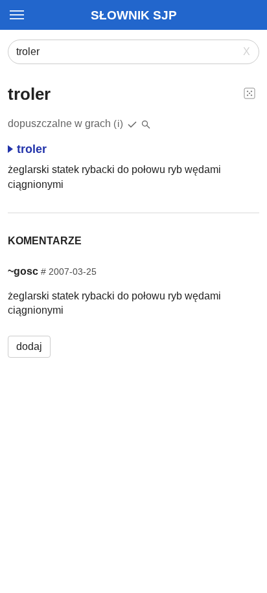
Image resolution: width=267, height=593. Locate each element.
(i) (118, 123)
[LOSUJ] (249, 92)
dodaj (29, 346)
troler (32, 149)
